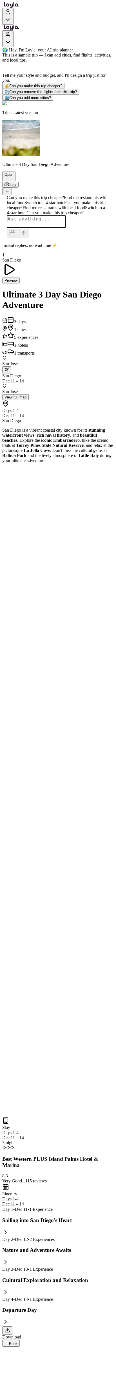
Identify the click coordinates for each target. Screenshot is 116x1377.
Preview (11, 280)
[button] (6, 179)
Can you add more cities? (28, 98)
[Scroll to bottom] (7, 191)
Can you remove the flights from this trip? (41, 92)
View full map (15, 397)
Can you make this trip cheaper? (33, 86)
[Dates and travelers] (12, 233)
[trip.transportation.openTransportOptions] (6, 369)
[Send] (23, 233)
